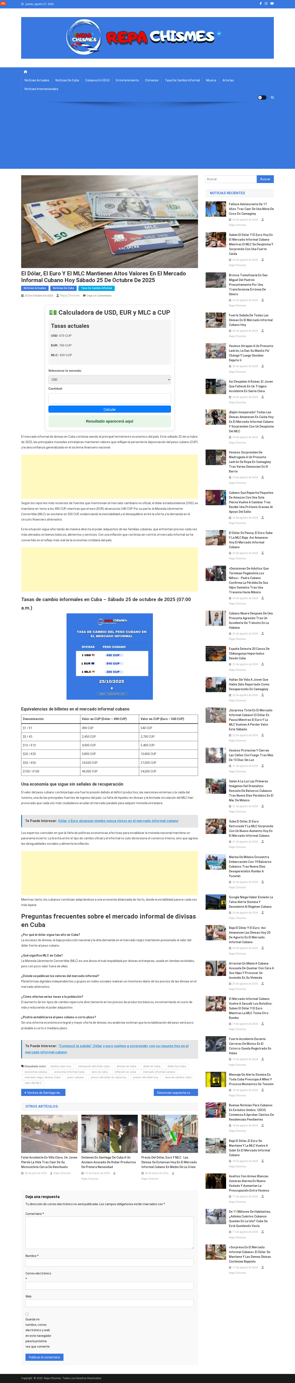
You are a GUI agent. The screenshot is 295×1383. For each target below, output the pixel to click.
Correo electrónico (38, 1276)
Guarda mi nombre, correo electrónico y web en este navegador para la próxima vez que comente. (38, 1333)
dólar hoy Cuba (176, 1066)
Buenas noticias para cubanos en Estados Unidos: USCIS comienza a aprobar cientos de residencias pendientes (251, 1112)
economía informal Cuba (69, 1072)
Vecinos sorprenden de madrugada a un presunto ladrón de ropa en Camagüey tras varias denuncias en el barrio (250, 462)
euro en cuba (100, 1072)
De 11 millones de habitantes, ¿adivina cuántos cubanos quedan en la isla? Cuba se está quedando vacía (250, 1219)
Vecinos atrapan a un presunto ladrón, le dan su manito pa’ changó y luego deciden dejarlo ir (251, 353)
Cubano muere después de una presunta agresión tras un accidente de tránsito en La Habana (251, 620)
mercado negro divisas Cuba (42, 1077)
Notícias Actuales (37, 80)
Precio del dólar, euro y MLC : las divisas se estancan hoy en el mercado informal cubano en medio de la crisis (169, 1162)
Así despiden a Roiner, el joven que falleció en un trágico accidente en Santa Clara (251, 386)
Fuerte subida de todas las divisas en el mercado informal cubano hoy (251, 320)
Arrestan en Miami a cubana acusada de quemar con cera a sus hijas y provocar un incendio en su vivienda (251, 970)
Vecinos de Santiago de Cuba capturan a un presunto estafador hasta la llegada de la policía (46, 1092)
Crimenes (152, 80)
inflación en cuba (125, 1072)
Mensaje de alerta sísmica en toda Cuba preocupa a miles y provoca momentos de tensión (251, 1079)
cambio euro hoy (60, 1066)
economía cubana (36, 1072)
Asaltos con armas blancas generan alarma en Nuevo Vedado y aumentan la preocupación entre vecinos (249, 1183)
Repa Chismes (70, 295)
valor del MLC (33, 1083)
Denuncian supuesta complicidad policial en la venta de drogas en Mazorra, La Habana (177, 1092)
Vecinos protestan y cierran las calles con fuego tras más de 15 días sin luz (251, 755)
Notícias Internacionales (41, 89)
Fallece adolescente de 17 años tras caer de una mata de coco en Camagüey (251, 208)
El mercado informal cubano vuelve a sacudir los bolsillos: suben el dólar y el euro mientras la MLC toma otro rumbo (251, 1008)
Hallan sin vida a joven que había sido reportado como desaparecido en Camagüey (249, 684)
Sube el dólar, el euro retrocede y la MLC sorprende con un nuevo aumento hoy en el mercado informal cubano (251, 828)
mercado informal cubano (159, 1072)
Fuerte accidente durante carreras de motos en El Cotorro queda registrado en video (250, 1046)
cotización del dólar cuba (94, 1066)
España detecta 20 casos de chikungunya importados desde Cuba (249, 653)
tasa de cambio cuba (178, 1077)
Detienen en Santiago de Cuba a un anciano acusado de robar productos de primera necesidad (108, 1162)
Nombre (32, 1256)
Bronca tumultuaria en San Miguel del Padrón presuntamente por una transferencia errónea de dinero (248, 284)
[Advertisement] (147, 138)
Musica (211, 80)
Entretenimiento (127, 80)
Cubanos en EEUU (97, 80)
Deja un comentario (99, 295)
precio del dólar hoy (145, 1077)
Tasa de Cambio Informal (182, 80)
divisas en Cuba (126, 1066)
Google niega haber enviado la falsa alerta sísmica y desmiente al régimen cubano (251, 901)
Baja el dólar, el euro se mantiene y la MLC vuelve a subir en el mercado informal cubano (249, 1148)
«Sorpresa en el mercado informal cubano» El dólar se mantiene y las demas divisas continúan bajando (250, 1254)
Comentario (34, 1214)
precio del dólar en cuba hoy (108, 1077)
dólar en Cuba (151, 1066)
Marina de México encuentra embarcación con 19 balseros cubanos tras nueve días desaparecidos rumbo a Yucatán (250, 866)
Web (28, 1296)
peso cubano (75, 1077)
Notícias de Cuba (67, 80)
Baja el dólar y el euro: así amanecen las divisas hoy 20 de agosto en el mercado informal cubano (249, 935)
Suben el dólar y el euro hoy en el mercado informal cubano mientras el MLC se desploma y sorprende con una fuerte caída (251, 244)
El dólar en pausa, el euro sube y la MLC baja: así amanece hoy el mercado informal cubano (251, 540)
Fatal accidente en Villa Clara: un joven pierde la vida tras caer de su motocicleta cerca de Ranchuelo (49, 1162)
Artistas (228, 80)
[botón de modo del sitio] (262, 97)
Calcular (110, 409)
